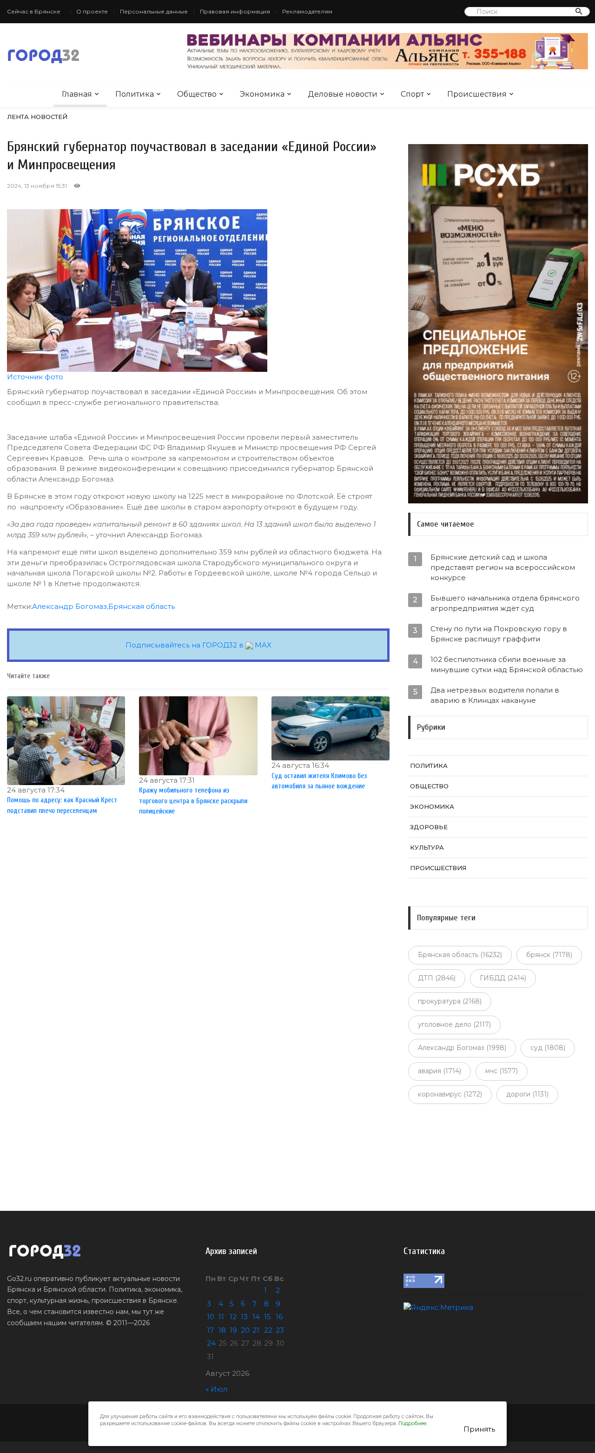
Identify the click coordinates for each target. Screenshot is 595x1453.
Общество (197, 94)
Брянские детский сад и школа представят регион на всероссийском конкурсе (502, 567)
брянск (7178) (549, 955)
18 (222, 1330)
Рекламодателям (307, 11)
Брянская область (141, 606)
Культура (427, 847)
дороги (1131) (527, 1094)
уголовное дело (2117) (454, 1024)
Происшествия (477, 94)
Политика (134, 94)
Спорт (412, 94)
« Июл (216, 1389)
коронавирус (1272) (450, 1094)
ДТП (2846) (437, 978)
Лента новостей (37, 116)
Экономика (262, 94)
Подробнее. (412, 1423)
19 (233, 1330)
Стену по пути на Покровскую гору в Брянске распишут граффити (498, 633)
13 (244, 1316)
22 (268, 1330)
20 (245, 1330)
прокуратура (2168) (450, 1001)
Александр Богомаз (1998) (462, 1048)
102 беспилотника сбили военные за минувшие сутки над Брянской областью (506, 664)
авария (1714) (439, 1071)
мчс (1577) (501, 1071)
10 (210, 1316)
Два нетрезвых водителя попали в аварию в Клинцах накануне (494, 695)
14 (256, 1316)
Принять (479, 1429)
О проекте (92, 11)
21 (255, 1330)
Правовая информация (235, 11)
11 (221, 1316)
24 (211, 1343)
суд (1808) (547, 1048)
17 (210, 1330)
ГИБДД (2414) (503, 978)
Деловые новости (342, 94)
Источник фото (35, 376)
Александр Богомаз (69, 606)
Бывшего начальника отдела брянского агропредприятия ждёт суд (505, 603)
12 (233, 1316)
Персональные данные (154, 11)
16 (279, 1316)
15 (267, 1316)
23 (280, 1330)
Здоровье (429, 827)
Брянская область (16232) (460, 955)
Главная (77, 94)
